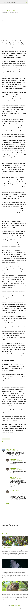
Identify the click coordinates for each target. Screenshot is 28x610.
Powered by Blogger (15, 605)
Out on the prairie (10, 449)
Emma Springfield (14, 459)
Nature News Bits (5, 438)
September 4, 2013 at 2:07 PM (16, 478)
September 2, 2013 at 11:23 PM (12, 450)
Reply (7, 503)
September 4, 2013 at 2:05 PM (16, 469)
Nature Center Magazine (9, 2)
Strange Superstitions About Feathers (9, 569)
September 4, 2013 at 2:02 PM (16, 460)
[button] (2, 15)
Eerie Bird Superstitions (6, 547)
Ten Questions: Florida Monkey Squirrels (9, 591)
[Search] (26, 2)
